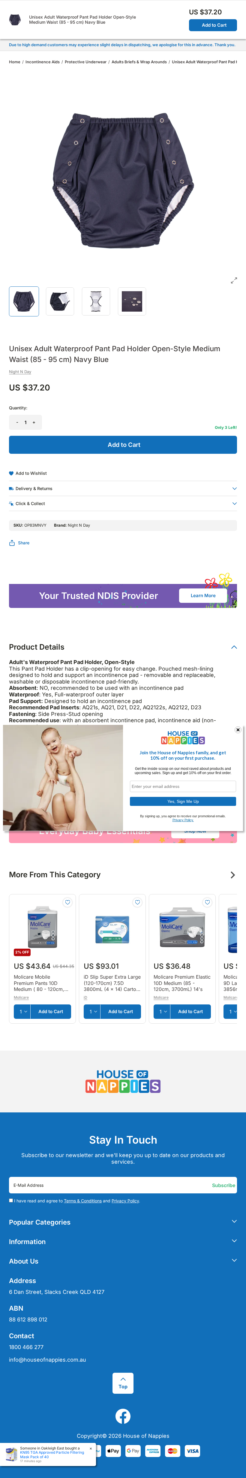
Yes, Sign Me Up (183, 801)
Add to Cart (214, 25)
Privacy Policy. (183, 820)
